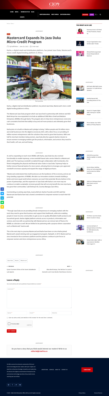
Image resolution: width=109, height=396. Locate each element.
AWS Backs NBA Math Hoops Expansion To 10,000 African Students (94, 88)
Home (12, 12)
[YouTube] (20, 385)
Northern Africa (45, 14)
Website (54, 313)
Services (51, 369)
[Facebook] (12, 385)
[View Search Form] (100, 14)
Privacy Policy (82, 393)
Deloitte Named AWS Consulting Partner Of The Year (93, 100)
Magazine (85, 14)
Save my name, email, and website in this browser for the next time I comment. (30, 317)
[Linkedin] (8, 385)
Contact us (64, 369)
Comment (10, 289)
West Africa (55, 14)
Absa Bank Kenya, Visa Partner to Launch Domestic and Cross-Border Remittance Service (57, 269)
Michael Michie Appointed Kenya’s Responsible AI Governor (94, 54)
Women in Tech (25, 12)
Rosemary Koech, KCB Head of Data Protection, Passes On (94, 31)
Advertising (45, 369)
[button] (97, 14)
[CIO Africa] (54, 5)
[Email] (2, 207)
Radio (91, 14)
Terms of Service (98, 393)
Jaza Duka (10, 260)
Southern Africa (65, 14)
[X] (16, 385)
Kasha (17, 260)
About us (57, 369)
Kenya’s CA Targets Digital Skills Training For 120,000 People (93, 112)
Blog (32, 12)
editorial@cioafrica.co (39, 351)
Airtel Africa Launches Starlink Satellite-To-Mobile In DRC (94, 157)
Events (22, 17)
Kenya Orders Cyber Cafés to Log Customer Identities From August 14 (94, 242)
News (8, 34)
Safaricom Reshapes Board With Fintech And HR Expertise (94, 183)
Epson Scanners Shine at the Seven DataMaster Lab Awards (21, 269)
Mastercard (24, 260)
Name (9, 313)
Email (32, 313)
